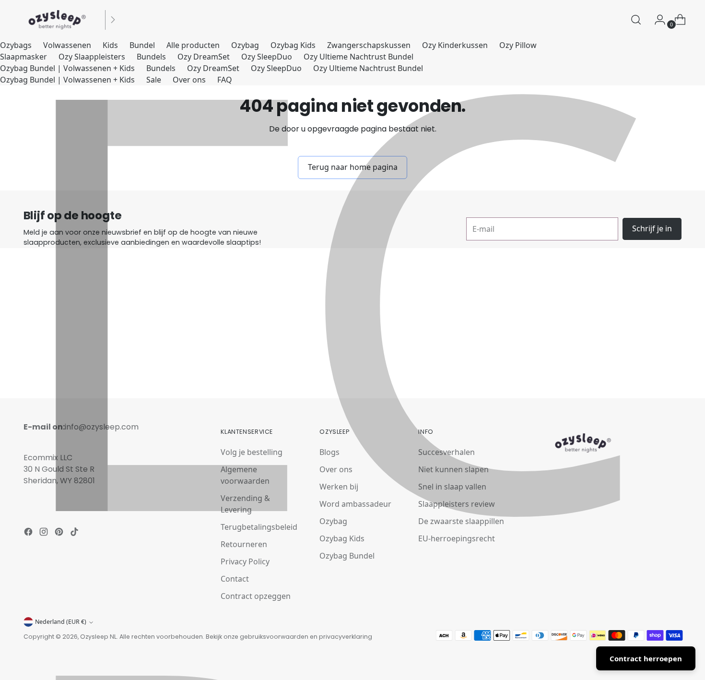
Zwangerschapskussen (369, 45)
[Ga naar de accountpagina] (656, 19)
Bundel (142, 45)
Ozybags (16, 45)
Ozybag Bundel (347, 555)
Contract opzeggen (256, 596)
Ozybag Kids (293, 45)
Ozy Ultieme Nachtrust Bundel (358, 56)
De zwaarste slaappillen (461, 521)
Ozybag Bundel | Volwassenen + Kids (67, 68)
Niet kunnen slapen (453, 469)
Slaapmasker (23, 56)
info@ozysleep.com (102, 426)
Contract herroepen (646, 658)
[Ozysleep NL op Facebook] (29, 533)
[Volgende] (113, 19)
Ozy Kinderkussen (455, 45)
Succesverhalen (446, 452)
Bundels (151, 56)
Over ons (189, 79)
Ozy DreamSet (203, 56)
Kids (110, 45)
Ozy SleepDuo (266, 56)
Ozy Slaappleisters (92, 56)
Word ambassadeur (355, 504)
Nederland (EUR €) (60, 622)
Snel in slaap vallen (452, 486)
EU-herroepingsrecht (456, 538)
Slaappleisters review (456, 504)
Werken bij (338, 486)
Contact (235, 578)
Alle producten (193, 45)
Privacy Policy (245, 561)
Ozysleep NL (98, 636)
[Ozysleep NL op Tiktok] (75, 533)
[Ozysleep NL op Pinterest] (60, 533)
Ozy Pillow (518, 45)
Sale (153, 79)
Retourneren (244, 544)
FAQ (224, 79)
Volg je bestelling (251, 452)
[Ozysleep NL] (57, 20)
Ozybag (245, 45)
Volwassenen (67, 45)
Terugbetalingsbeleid (259, 527)
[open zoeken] (636, 19)
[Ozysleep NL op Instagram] (44, 533)
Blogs (329, 452)
